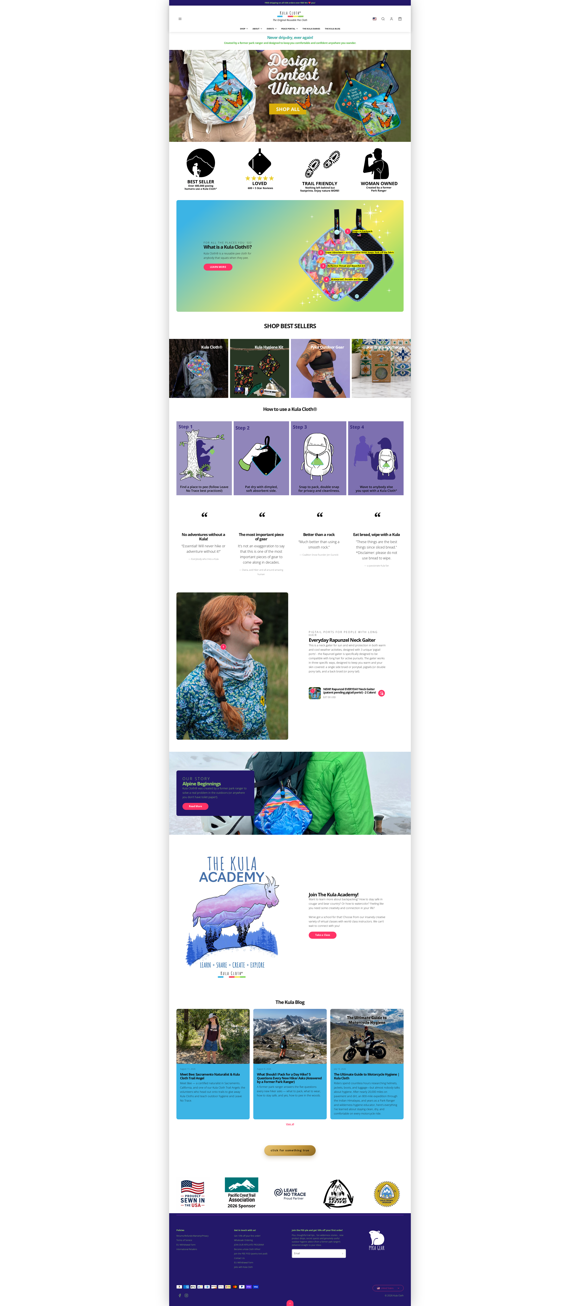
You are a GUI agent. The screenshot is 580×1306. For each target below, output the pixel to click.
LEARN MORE (218, 267)
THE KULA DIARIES (311, 28)
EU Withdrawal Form (185, 1244)
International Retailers (186, 1249)
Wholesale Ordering (243, 1240)
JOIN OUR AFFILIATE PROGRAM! (249, 1244)
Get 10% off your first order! (247, 1235)
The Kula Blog (332, 28)
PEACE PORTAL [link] (288, 28)
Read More (195, 806)
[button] (180, 18)
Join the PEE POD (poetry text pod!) (250, 1253)
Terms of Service (184, 1240)
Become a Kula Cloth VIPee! (247, 1249)
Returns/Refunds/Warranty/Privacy (192, 1235)
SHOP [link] (242, 28)
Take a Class (322, 935)
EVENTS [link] (270, 28)
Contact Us (239, 1258)
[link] (391, 18)
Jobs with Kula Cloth (243, 1267)
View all (290, 1124)
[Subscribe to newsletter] (342, 1253)
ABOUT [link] (256, 28)
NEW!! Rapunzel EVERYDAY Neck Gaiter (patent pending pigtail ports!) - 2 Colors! (349, 690)
